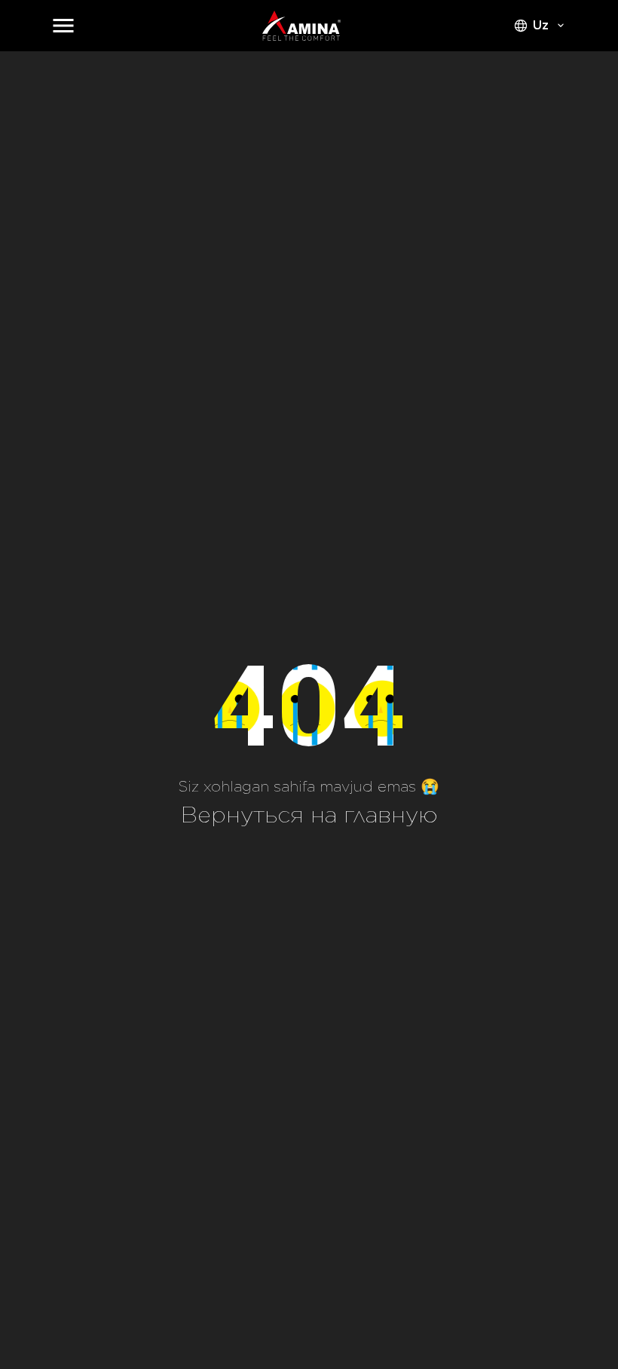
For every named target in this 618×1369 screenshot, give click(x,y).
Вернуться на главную (309, 814)
